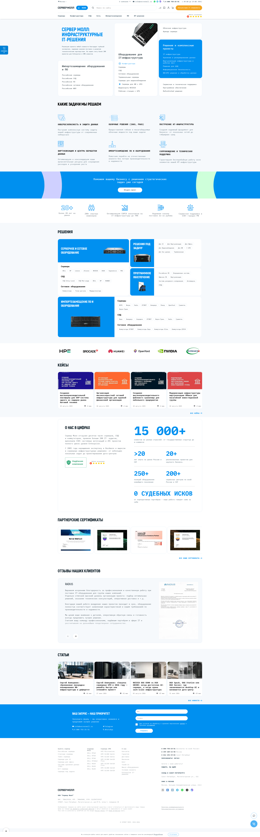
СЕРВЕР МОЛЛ (126, 822)
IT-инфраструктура (171, 54)
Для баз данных (164, 252)
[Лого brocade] (62, 351)
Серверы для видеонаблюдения (132, 80)
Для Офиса (188, 244)
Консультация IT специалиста (189, 8)
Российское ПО (68, 82)
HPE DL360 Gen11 (108, 757)
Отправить (144, 731)
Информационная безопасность (176, 70)
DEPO (120, 305)
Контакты (125, 751)
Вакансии (125, 759)
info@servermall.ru (143, 1)
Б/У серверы (63, 769)
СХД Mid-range (84, 281)
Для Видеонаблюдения (166, 248)
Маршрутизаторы (95, 291)
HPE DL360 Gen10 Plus (108, 764)
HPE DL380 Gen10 (108, 768)
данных (182, 723)
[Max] (160, 1)
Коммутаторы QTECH (179, 329)
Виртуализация (176, 277)
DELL (64, 271)
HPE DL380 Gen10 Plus (108, 760)
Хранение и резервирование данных (179, 58)
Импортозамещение (114, 16)
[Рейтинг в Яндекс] (97, 463)
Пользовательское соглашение (172, 809)
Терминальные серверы (129, 77)
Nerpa (128, 305)
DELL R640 (91, 769)
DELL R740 (91, 758)
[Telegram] (157, 1)
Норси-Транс (123, 309)
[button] (76, 636)
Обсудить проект (130, 190)
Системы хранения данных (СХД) (68, 765)
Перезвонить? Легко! (170, 758)
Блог (124, 762)
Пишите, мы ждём (168, 767)
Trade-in (125, 765)
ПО (128, 16)
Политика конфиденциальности (172, 807)
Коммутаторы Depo (144, 329)
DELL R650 (91, 766)
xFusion (86, 271)
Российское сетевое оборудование (78, 85)
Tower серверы (64, 757)
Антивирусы (191, 281)
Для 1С (161, 244)
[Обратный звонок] (254, 824)
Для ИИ (180, 248)
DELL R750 (91, 756)
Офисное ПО (163, 277)
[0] (159, 7)
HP (70, 271)
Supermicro (113, 271)
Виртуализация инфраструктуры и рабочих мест (178, 62)
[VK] (167, 790)
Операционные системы (181, 273)
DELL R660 (91, 764)
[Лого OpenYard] (113, 351)
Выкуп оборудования (130, 767)
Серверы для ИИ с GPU (132, 84)
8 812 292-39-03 (168, 755)
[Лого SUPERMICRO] (164, 351)
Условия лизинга (129, 770)
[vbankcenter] (75, 462)
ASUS (103, 271)
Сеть (98, 16)
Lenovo (77, 271)
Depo (120, 319)
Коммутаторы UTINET (126, 329)
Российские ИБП (69, 88)
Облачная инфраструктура (174, 28)
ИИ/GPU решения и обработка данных (180, 73)
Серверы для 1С (64, 759)
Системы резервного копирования (171, 281)
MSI (122, 271)
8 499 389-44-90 (168, 752)
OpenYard (171, 305)
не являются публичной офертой (82, 809)
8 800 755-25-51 (172, 1)
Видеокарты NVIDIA (127, 88)
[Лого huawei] (87, 351)
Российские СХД (69, 78)
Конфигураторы (76, 16)
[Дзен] (187, 790)
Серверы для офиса (66, 762)
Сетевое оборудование (129, 74)
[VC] (162, 790)
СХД (89, 16)
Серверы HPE (106, 749)
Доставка (125, 757)
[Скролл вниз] (6, 831)
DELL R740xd (92, 761)
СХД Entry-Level (69, 281)
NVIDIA (95, 271)
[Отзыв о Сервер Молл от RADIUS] (178, 638)
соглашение (151, 725)
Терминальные (179, 252)
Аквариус (153, 305)
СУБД (160, 285)
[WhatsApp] (154, 1)
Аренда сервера (170, 31)
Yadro (136, 305)
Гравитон (182, 305)
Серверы (61, 16)
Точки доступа (80, 291)
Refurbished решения (172, 91)
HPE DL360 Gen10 (108, 770)
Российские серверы (71, 75)
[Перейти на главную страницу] (66, 8)
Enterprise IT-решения (128, 773)
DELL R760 (91, 753)
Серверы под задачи (66, 771)
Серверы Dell (90, 749)
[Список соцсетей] (254, 816)
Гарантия (125, 754)
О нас (124, 749)
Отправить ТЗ (4, 51)
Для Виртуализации (174, 244)
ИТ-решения (139, 16)
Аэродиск (139, 319)
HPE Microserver (108, 751)
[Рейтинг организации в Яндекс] (194, 16)
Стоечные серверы (65, 754)
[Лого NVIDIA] (139, 351)
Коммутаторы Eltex (161, 329)
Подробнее (158, 834)
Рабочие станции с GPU (129, 91)
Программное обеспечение (174, 88)
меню (84, 8)
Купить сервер (64, 749)
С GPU (189, 248)
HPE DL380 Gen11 (108, 754)
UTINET (144, 305)
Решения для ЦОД (170, 66)
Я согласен (173, 834)
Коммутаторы (67, 291)
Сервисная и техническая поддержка (180, 84)
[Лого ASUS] (190, 351)
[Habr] (172, 790)
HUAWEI (107, 281)
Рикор (163, 305)
